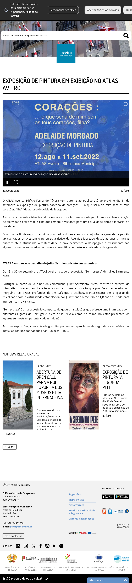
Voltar (11, 446)
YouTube (54, 547)
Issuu (47, 546)
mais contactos (13, 536)
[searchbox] (66, 35)
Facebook (41, 546)
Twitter (34, 546)
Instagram (26, 546)
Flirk (61, 546)
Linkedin (18, 546)
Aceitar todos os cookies (103, 10)
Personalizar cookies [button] (63, 10)
